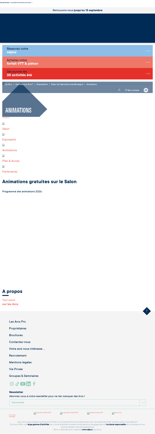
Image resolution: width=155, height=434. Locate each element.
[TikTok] (17, 385)
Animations (5, 118)
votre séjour (87, 430)
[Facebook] (34, 385)
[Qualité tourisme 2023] (95, 413)
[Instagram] (12, 385)
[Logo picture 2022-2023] (42, 413)
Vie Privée (16, 369)
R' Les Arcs (12, 415)
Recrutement (17, 356)
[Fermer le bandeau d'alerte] (0, 6)
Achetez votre (22, 62)
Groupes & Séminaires (23, 376)
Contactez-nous (19, 342)
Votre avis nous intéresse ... (27, 349)
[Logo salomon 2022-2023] (69, 413)
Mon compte (133, 90)
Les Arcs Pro (17, 322)
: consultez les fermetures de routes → (16, 2)
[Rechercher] (4, 37)
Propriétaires (17, 328)
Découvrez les (19, 73)
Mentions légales (20, 362)
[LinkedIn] (28, 385)
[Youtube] (23, 385)
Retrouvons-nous (77, 10)
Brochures (16, 335)
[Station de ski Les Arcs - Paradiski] (77, 27)
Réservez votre (17, 50)
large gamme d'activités (38, 424)
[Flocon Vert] (116, 413)
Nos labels (12, 417)
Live (4, 39)
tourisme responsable (116, 424)
